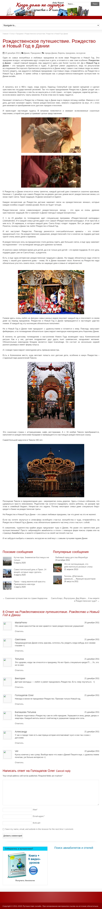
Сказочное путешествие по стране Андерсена (25, 598)
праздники (70, 53)
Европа (61, 53)
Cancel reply (63, 770)
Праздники (35, 53)
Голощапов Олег (43, 770)
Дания (26, 53)
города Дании (51, 53)
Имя (35, 809)
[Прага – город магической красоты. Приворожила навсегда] (7, 585)
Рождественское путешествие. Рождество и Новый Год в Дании (49, 43)
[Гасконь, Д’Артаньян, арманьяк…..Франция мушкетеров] (57, 580)
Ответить (19, 631)
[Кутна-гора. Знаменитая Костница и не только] (7, 561)
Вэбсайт (37, 823)
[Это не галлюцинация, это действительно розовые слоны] (57, 567)
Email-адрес (39, 816)
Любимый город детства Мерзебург (71, 557)
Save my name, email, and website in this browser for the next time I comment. (39, 829)
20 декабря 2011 (12, 53)
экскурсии (80, 53)
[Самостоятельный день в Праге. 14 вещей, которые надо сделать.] (7, 573)
